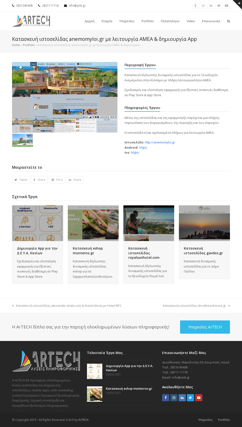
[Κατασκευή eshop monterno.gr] (93, 223)
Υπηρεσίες (205, 420)
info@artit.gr (77, 6)
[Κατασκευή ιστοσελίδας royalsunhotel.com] (148, 223)
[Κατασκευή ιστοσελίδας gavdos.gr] (204, 223)
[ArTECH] (46, 370)
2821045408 (24, 6)
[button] (16, 90)
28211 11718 (178, 372)
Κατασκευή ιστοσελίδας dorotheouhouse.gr (194, 305)
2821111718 (50, 6)
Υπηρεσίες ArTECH (205, 327)
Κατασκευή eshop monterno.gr (88, 250)
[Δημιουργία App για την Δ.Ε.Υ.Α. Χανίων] (37, 223)
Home (16, 45)
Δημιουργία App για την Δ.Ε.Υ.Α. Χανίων (37, 250)
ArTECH (83, 420)
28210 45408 (178, 367)
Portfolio (29, 45)
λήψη (143, 147)
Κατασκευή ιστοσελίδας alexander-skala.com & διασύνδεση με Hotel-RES (68, 305)
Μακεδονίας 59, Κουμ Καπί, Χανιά (205, 362)
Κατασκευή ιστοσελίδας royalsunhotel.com (144, 253)
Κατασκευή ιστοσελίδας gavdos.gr (203, 250)
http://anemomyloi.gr (160, 142)
